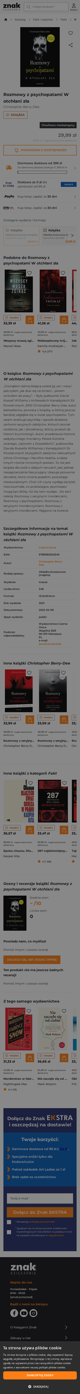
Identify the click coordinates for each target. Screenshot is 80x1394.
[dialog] (40, 1367)
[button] (40, 1386)
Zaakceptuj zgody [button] (40, 1375)
